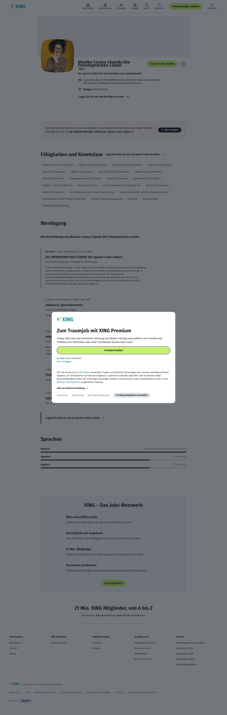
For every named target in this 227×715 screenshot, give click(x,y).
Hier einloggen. (64, 361)
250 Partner (84, 372)
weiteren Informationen (68, 382)
